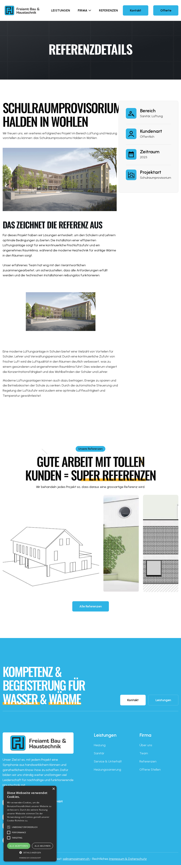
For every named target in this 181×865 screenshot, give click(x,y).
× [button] (53, 789)
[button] (84, 10)
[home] (27, 10)
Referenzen (108, 10)
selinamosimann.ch (76, 859)
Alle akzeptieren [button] (19, 845)
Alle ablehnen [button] (42, 845)
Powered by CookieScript (30, 858)
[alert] (30, 823)
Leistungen (60, 10)
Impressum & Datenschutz (128, 859)
